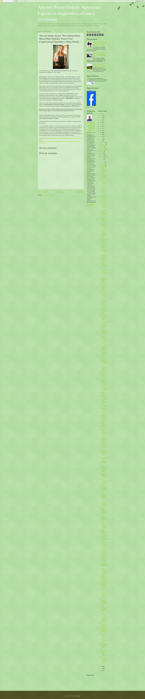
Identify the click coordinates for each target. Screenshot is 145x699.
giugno (102, 155)
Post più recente (43, 192)
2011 (101, 666)
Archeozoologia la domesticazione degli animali (104, 545)
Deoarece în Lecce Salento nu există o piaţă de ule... (103, 257)
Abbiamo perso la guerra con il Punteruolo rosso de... (104, 382)
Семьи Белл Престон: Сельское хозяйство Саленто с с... (103, 446)
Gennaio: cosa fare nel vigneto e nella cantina (104, 653)
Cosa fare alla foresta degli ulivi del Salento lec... (104, 646)
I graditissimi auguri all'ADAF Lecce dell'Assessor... (104, 595)
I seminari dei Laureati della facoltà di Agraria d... (104, 504)
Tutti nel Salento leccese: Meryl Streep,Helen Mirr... (104, 525)
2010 (101, 668)
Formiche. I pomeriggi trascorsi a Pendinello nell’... (103, 602)
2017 (101, 130)
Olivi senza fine (103, 589)
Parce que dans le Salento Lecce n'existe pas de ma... (104, 288)
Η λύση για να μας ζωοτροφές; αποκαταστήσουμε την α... (104, 361)
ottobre (102, 146)
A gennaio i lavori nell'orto (103, 636)
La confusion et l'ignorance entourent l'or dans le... (103, 205)
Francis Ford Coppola (48, 141)
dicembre (103, 142)
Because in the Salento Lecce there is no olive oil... (104, 273)
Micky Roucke (42, 143)
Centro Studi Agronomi (91, 90)
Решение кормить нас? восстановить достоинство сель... (104, 339)
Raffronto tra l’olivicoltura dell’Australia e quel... (104, 176)
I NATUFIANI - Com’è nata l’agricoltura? (104, 631)
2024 (101, 117)
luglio (102, 153)
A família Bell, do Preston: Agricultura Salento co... (104, 453)
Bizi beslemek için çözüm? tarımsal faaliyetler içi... (104, 318)
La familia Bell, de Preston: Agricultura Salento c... (104, 439)
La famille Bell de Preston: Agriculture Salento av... (104, 490)
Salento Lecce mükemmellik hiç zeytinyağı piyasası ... (104, 226)
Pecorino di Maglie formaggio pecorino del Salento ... (104, 571)
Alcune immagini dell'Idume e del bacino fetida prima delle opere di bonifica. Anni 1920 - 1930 (99, 55)
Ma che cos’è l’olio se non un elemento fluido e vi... (104, 388)
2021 (101, 122)
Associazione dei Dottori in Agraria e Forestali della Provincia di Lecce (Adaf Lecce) (91, 127)
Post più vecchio (79, 192)
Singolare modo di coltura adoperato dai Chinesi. (104, 395)
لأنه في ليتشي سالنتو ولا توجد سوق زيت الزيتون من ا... (104, 295)
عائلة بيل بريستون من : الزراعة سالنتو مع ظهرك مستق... (104, 482)
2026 (101, 113)
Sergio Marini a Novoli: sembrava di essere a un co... (104, 538)
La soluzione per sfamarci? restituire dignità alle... (103, 310)
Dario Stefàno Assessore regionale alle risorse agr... (104, 584)
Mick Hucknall (77, 141)
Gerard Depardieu (57, 141)
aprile (102, 159)
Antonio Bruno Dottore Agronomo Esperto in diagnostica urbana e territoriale (69, 13)
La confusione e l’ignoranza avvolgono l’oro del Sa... (104, 182)
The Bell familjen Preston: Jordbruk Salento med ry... (103, 432)
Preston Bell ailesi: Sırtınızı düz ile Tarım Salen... (104, 417)
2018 (101, 128)
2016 (101, 132)
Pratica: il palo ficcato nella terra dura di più (104, 564)
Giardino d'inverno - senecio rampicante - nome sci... (104, 511)
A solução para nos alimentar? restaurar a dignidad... (104, 347)
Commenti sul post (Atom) (48, 195)
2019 (101, 126)
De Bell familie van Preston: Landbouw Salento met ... (104, 460)
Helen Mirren (65, 141)
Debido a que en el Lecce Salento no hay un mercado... (104, 241)
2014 (101, 136)
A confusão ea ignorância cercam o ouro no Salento (104, 198)
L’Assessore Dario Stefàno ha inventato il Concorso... (104, 219)
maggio (102, 157)
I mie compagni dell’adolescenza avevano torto (104, 660)
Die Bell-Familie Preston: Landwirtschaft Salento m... (104, 424)
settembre (103, 149)
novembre (103, 144)
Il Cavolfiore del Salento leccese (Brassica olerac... (104, 619)
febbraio (103, 163)
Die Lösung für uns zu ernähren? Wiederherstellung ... (104, 325)
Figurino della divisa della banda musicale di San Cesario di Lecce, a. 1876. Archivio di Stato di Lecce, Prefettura (100, 44)
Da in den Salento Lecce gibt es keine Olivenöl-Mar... (103, 233)
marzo (102, 161)
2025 (101, 115)
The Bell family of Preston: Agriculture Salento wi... (104, 475)
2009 (101, 670)
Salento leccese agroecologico (104, 532)
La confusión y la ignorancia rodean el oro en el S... (104, 190)
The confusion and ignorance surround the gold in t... (104, 213)
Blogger (78, 696)
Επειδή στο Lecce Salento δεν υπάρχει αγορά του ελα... (104, 280)
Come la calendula (103, 614)
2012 (101, 140)
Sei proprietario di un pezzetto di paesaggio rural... (104, 402)
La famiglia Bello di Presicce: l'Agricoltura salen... (104, 410)
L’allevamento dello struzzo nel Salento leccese (104, 170)
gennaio (103, 165)
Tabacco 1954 (104, 406)
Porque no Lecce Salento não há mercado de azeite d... (104, 265)
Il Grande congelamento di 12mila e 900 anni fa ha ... (104, 609)
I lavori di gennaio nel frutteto (104, 640)
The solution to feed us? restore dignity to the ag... (104, 354)
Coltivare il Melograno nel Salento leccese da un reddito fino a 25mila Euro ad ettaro (99, 65)
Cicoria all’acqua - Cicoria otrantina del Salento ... (104, 578)
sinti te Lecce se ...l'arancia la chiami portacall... (103, 552)
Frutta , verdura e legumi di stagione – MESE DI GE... (103, 496)
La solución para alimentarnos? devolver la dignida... (104, 332)
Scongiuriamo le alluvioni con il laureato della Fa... (104, 558)
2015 (101, 134)
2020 (101, 124)
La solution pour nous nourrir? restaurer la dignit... (104, 369)
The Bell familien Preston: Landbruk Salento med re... (103, 468)
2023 (101, 120)
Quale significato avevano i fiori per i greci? (103, 518)
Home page (60, 192)
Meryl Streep (71, 141)
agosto (102, 151)
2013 (101, 138)
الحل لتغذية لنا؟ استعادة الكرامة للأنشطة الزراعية (104, 376)
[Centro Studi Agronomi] (91, 105)
